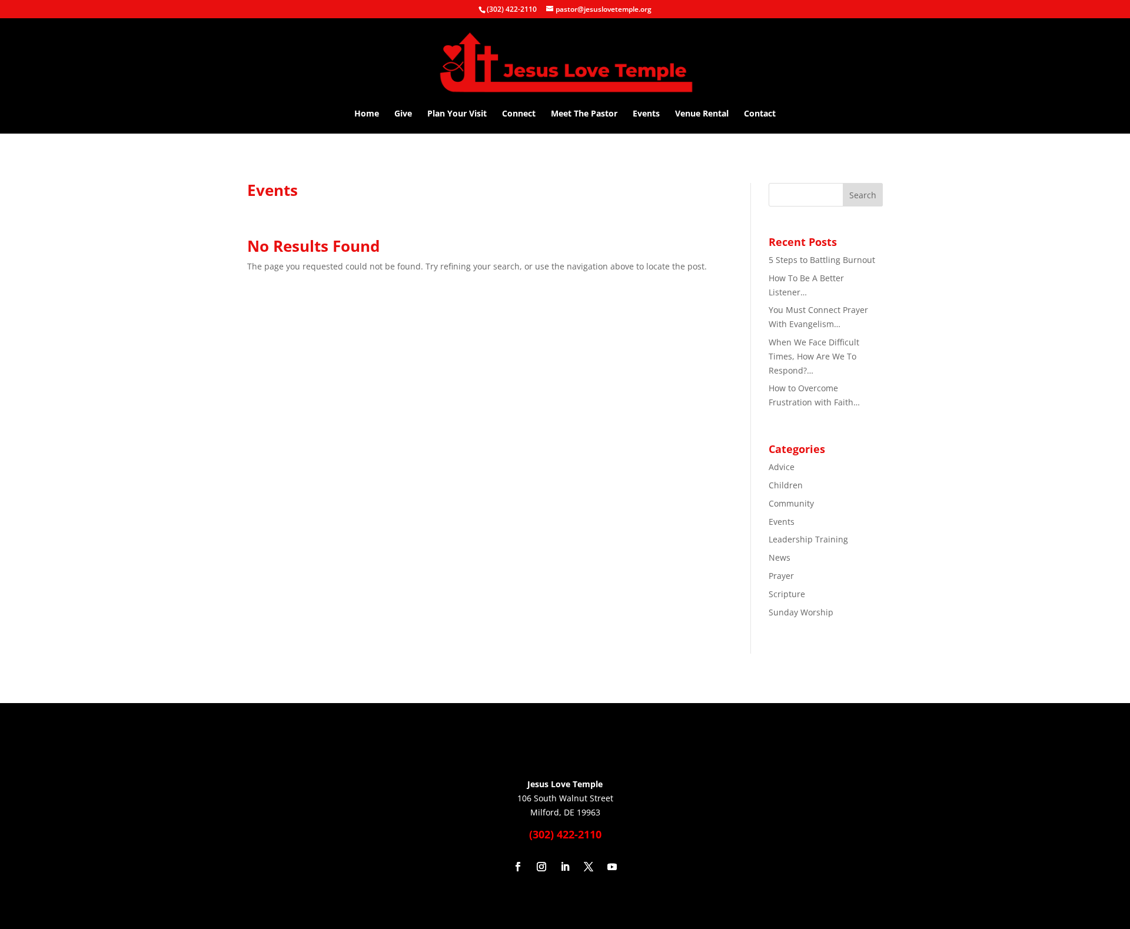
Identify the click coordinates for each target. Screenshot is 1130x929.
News (779, 557)
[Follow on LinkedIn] (565, 866)
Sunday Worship (801, 612)
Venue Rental (702, 114)
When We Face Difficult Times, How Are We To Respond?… (814, 356)
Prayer (781, 575)
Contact (760, 114)
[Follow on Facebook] (517, 866)
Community (791, 503)
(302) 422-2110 (512, 9)
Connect (519, 114)
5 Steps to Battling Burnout (822, 259)
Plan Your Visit (457, 114)
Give (403, 114)
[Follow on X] (588, 866)
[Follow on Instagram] (541, 866)
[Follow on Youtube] (612, 866)
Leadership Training (808, 539)
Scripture (787, 594)
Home (366, 114)
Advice (782, 466)
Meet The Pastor (584, 114)
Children (786, 485)
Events (646, 114)
